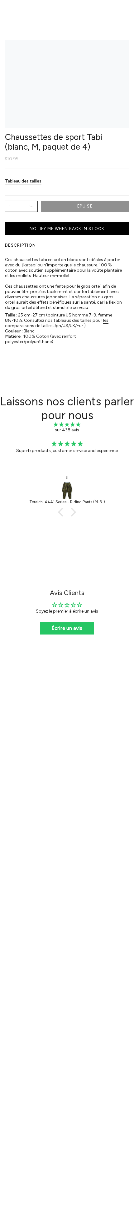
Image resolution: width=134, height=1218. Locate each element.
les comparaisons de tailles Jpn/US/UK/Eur (56, 323)
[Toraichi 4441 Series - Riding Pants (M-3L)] (67, 490)
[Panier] (125, 11)
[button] (62, 512)
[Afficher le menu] (8, 11)
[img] (67, 424)
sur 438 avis (67, 430)
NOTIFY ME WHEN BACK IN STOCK (67, 228)
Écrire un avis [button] (67, 628)
